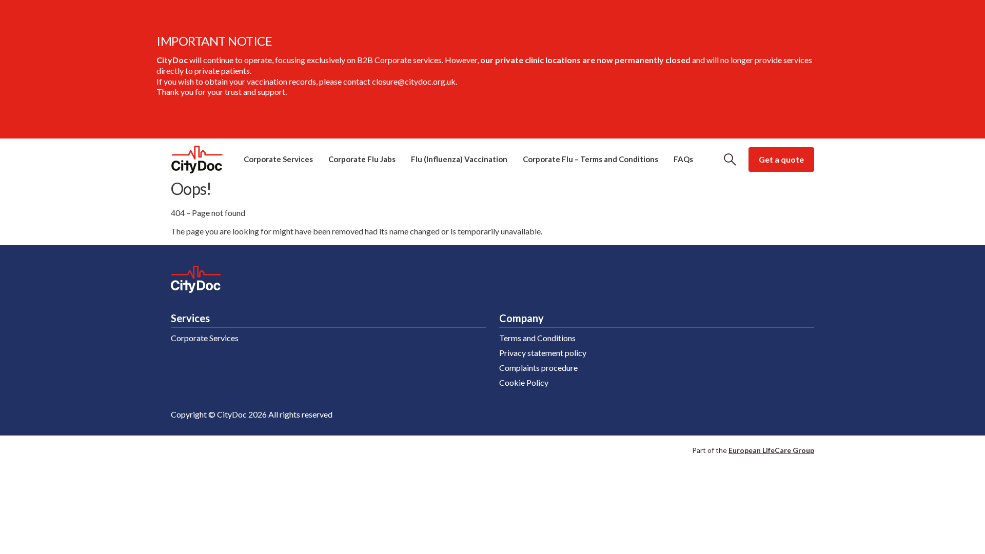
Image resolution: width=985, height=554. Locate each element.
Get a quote (781, 159)
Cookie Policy (523, 382)
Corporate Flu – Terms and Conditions (590, 159)
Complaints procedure (538, 367)
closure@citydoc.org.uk (414, 81)
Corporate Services (278, 159)
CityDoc (197, 159)
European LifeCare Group (771, 450)
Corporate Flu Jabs (362, 159)
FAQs (683, 159)
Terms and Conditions (537, 338)
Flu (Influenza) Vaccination (459, 159)
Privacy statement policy (542, 353)
